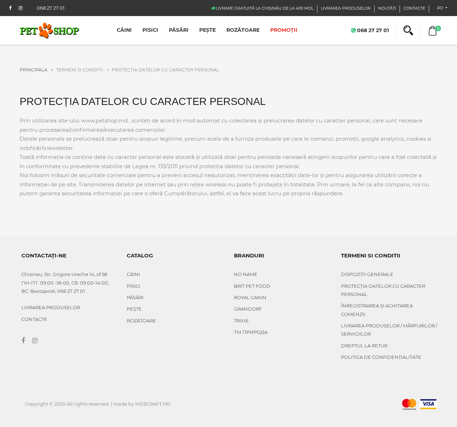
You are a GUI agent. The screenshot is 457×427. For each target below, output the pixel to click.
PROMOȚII (283, 30)
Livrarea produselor (346, 8)
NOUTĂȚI (387, 8)
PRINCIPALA (34, 69)
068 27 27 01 (372, 30)
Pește (207, 30)
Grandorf (248, 309)
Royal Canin (250, 297)
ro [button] (440, 7)
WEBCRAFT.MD (153, 404)
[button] (408, 30)
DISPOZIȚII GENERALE (367, 274)
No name (245, 274)
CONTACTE (414, 8)
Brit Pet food (252, 286)
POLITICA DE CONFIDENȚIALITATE (381, 357)
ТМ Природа (251, 332)
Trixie (241, 320)
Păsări (179, 30)
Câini (124, 30)
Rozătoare (243, 30)
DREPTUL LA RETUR (364, 345)
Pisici (150, 30)
